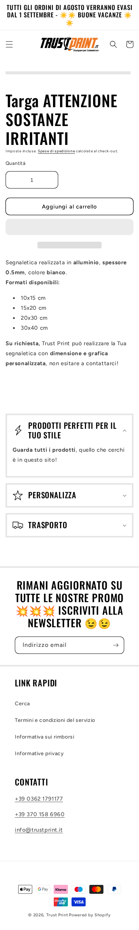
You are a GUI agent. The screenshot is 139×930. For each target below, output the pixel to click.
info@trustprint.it (39, 830)
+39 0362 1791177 (39, 798)
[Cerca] (113, 44)
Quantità (16, 163)
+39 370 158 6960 (40, 814)
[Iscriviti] (115, 645)
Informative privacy (39, 753)
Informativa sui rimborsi (44, 737)
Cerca (22, 703)
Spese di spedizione (56, 151)
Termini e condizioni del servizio (55, 720)
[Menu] (9, 44)
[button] (69, 227)
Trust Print (57, 915)
